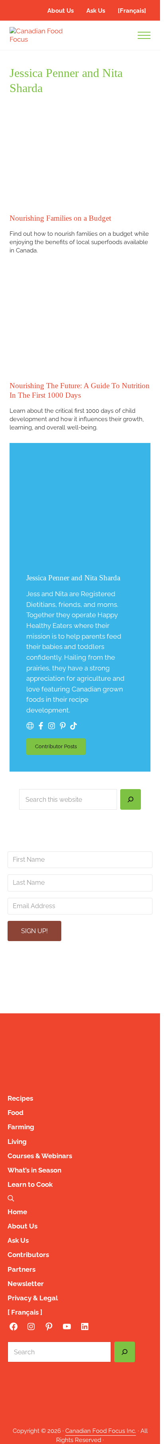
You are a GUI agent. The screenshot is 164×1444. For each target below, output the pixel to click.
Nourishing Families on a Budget (60, 218)
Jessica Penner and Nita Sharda (73, 578)
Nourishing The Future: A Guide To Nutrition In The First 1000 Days (80, 390)
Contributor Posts (60, 747)
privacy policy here (123, 998)
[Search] (130, 799)
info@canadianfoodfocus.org (85, 970)
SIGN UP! (34, 931)
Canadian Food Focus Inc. (100, 1430)
